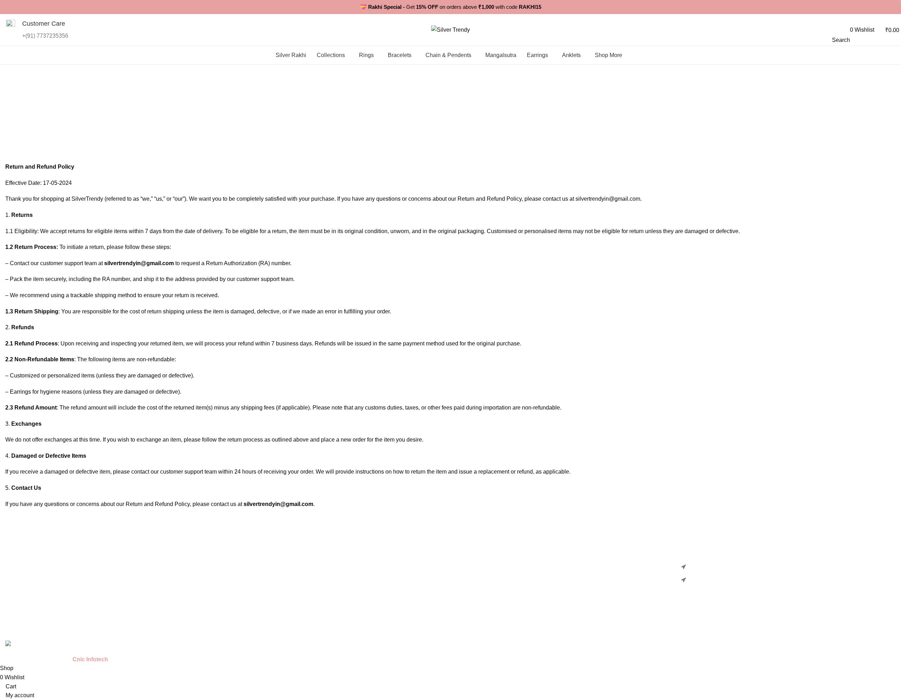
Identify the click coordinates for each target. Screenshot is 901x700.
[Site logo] (450, 29)
